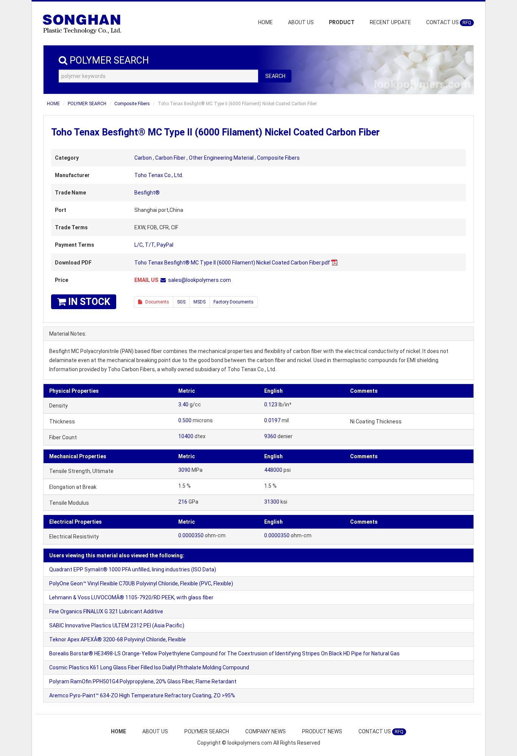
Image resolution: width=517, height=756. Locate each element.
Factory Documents (233, 302)
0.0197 (272, 420)
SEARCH (275, 76)
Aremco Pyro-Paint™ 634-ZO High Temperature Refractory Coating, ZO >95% (142, 695)
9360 (270, 436)
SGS (181, 302)
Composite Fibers (132, 103)
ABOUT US (301, 22)
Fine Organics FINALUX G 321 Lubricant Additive (106, 611)
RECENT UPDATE (390, 22)
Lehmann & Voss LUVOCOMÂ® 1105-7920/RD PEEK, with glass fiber (131, 597)
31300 (271, 502)
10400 (185, 436)
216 (182, 502)
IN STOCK (88, 301)
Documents (155, 302)
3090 (184, 470)
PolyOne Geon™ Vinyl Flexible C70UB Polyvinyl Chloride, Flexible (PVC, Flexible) (141, 583)
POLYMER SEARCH (87, 103)
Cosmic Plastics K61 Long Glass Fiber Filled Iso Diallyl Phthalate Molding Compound (149, 667)
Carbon (143, 158)
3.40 (183, 404)
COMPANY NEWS (265, 731)
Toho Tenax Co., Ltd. (158, 175)
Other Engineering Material (221, 158)
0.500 (185, 420)
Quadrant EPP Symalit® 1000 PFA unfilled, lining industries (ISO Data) (132, 569)
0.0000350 (191, 535)
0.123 (270, 404)
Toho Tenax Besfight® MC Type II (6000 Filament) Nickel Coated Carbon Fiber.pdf (232, 263)
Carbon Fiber (170, 158)
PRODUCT (342, 22)
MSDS (199, 302)
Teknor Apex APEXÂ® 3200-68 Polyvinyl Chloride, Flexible (117, 639)
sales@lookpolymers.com (199, 280)
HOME (265, 22)
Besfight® (147, 193)
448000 (273, 470)
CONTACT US (448, 22)
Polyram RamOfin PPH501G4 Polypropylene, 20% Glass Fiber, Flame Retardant (143, 681)
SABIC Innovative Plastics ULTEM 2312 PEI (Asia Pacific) (116, 625)
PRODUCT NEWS (322, 731)
